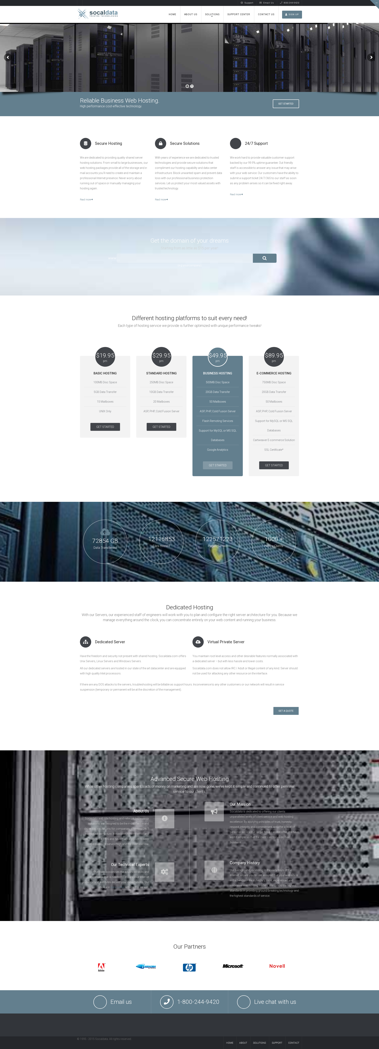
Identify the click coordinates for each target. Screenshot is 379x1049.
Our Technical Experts (130, 864)
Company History (245, 862)
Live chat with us (275, 1001)
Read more (85, 199)
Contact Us (266, 14)
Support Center (238, 14)
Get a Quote (286, 711)
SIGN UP (294, 14)
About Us (190, 14)
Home (172, 14)
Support (249, 3)
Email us (121, 1001)
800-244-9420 (291, 3)
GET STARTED (105, 426)
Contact (293, 1043)
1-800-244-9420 (198, 1001)
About (243, 1043)
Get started (286, 103)
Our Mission (240, 804)
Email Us (268, 3)
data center (117, 887)
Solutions (212, 14)
